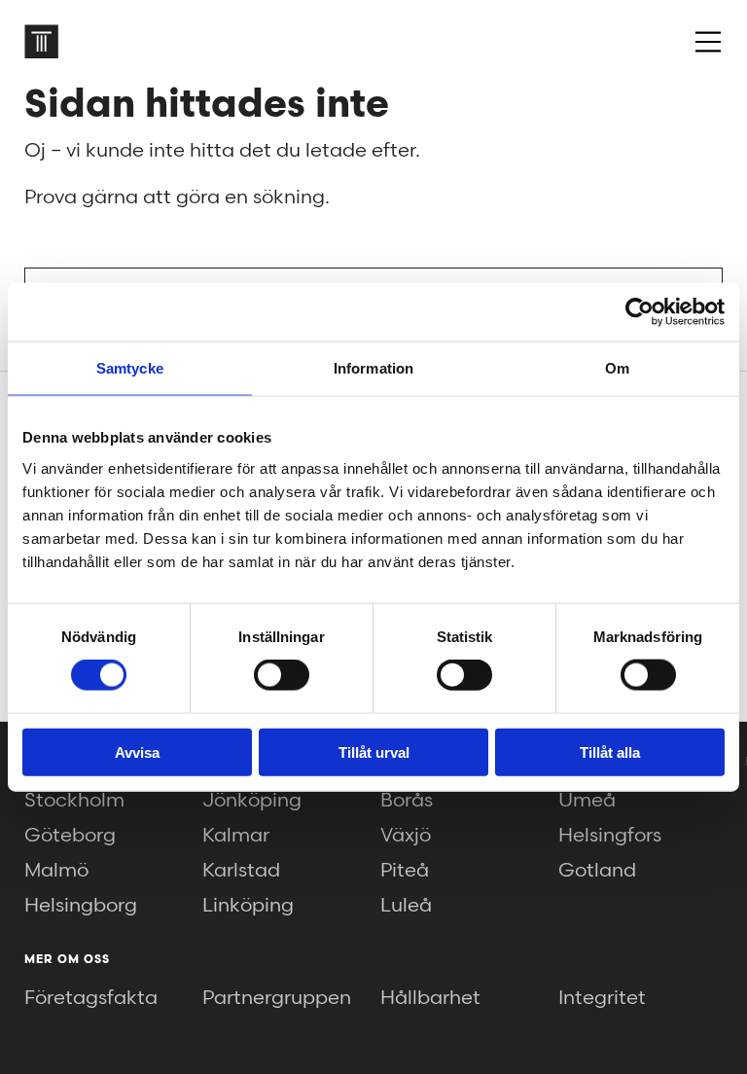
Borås (406, 800)
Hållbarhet (430, 998)
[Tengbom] (41, 41)
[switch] (281, 675)
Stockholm (74, 800)
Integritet (602, 998)
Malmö (56, 870)
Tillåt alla (610, 751)
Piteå (404, 870)
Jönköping (252, 800)
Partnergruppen (276, 998)
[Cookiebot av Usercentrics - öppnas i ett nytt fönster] (639, 312)
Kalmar (235, 835)
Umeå (587, 800)
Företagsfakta (91, 998)
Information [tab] (373, 368)
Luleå (406, 905)
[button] (708, 41)
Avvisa (137, 751)
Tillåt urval (373, 751)
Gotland (597, 870)
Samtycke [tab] (129, 368)
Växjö (405, 835)
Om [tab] (617, 368)
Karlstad (241, 870)
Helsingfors (609, 835)
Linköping (248, 905)
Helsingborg (80, 905)
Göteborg (70, 835)
